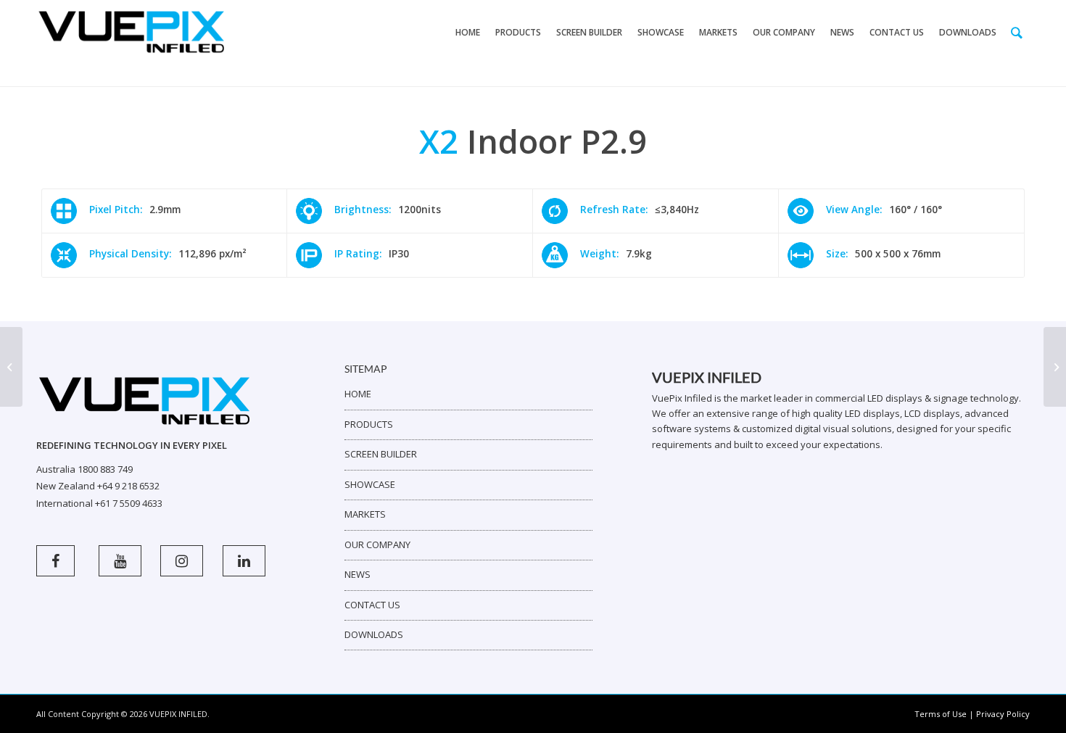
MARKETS (365, 514)
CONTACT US (372, 604)
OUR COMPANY (377, 544)
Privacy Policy (1003, 713)
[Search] (1017, 33)
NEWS (357, 574)
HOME (357, 393)
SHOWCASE (369, 484)
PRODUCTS (368, 424)
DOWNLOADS (373, 634)
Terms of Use (940, 713)
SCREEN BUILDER (380, 453)
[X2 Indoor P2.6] (11, 367)
